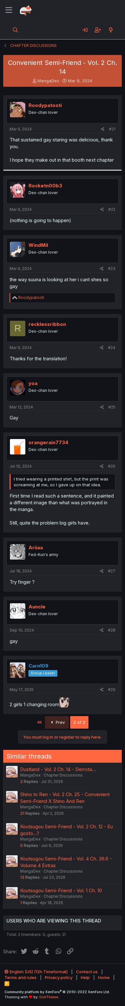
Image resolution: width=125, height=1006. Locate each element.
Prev (59, 722)
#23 (111, 268)
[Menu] (8, 10)
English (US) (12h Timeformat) (38, 971)
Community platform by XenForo (57, 992)
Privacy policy (58, 977)
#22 (111, 209)
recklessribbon (47, 324)
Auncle (37, 607)
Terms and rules (20, 977)
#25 (111, 407)
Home (104, 977)
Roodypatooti (45, 105)
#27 (111, 571)
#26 (111, 466)
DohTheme (48, 997)
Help (85, 977)
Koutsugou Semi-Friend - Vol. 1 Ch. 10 (61, 890)
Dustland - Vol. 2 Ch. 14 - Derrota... (58, 769)
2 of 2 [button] (79, 722)
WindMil (38, 245)
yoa (33, 383)
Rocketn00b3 (45, 186)
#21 (112, 129)
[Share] (103, 129)
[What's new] (110, 30)
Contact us (87, 971)
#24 (111, 347)
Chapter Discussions (63, 775)
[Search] (15, 30)
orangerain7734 (48, 442)
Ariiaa (36, 547)
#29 (111, 689)
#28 (111, 630)
